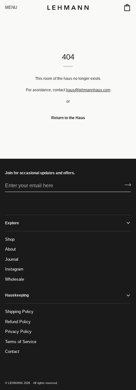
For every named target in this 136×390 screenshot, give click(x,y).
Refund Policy (18, 321)
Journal (11, 259)
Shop (10, 239)
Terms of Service (20, 341)
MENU (11, 7)
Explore (12, 223)
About (10, 249)
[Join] (126, 185)
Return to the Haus (68, 118)
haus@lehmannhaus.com (88, 90)
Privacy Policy (18, 331)
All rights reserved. (45, 383)
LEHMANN (15, 383)
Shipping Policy (19, 311)
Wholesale (14, 279)
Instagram (14, 269)
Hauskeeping (17, 295)
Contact (12, 351)
